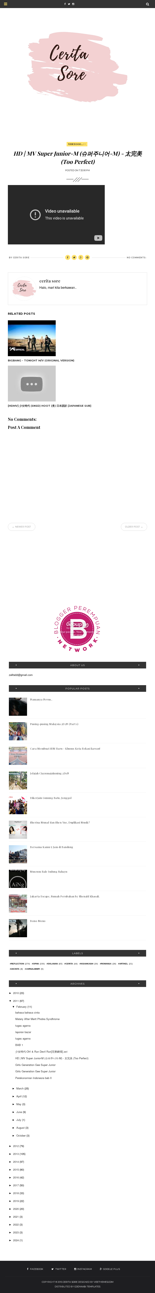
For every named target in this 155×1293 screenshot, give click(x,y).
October (21, 1135)
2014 (16, 1162)
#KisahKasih (86, 964)
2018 (16, 1193)
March (20, 1088)
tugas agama (22, 1025)
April (19, 1096)
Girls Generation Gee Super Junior (35, 1065)
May (19, 1104)
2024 (16, 1240)
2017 (16, 1185)
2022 (16, 1224)
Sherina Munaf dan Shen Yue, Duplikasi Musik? (60, 822)
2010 (16, 993)
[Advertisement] (77, 567)
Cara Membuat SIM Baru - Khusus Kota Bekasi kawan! (65, 748)
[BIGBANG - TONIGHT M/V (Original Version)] (41, 338)
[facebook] (65, 4)
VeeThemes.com (103, 1282)
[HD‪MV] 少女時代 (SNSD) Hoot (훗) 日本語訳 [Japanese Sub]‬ (49, 405)
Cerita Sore (70, 1282)
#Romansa (105, 964)
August (20, 1128)
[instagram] (73, 4)
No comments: (136, 257)
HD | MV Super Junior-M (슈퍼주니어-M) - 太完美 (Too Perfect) (51, 1058)
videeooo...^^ (77, 144)
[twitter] (69, 4)
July (19, 1120)
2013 (16, 1154)
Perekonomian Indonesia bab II (33, 1078)
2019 (16, 1201)
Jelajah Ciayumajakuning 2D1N (49, 773)
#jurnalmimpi (32, 969)
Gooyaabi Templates (87, 1286)
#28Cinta (14, 969)
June (19, 1112)
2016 (16, 1177)
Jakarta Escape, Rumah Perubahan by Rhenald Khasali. (65, 896)
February (21, 1007)
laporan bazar (23, 1032)
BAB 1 (19, 1045)
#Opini (35, 964)
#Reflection (17, 964)
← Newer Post (21, 526)
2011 (16, 1001)
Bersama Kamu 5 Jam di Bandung (51, 847)
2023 (16, 1232)
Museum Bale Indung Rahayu (48, 871)
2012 (16, 1146)
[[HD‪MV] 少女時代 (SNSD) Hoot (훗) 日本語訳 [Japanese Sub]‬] (49, 383)
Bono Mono (38, 921)
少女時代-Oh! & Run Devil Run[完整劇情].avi (41, 1051)
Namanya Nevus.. (41, 699)
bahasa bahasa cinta (27, 1012)
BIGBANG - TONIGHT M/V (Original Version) (41, 360)
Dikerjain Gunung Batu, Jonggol (50, 798)
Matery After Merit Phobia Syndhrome (37, 1019)
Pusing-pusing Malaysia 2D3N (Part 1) (54, 724)
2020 (16, 1209)
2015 (16, 1169)
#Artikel (123, 964)
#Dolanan (52, 964)
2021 (16, 1217)
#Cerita (68, 964)
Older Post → (134, 526)
